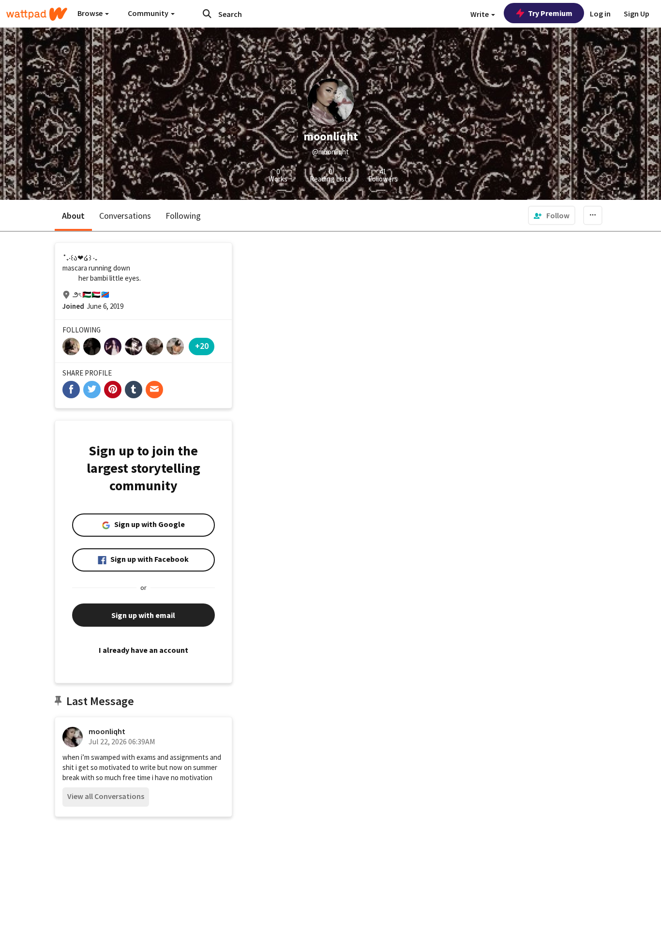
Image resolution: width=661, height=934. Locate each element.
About (73, 215)
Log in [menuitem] (600, 13)
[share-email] (154, 389)
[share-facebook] (71, 389)
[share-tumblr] (133, 389)
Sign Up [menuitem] (636, 13)
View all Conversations (105, 796)
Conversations (125, 215)
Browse (90, 13)
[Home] (36, 14)
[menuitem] (551, 215)
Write (480, 14)
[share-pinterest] (112, 389)
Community (149, 13)
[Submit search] (207, 13)
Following (183, 215)
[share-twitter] (92, 389)
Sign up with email (143, 615)
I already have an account (143, 650)
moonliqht (107, 731)
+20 (202, 345)
